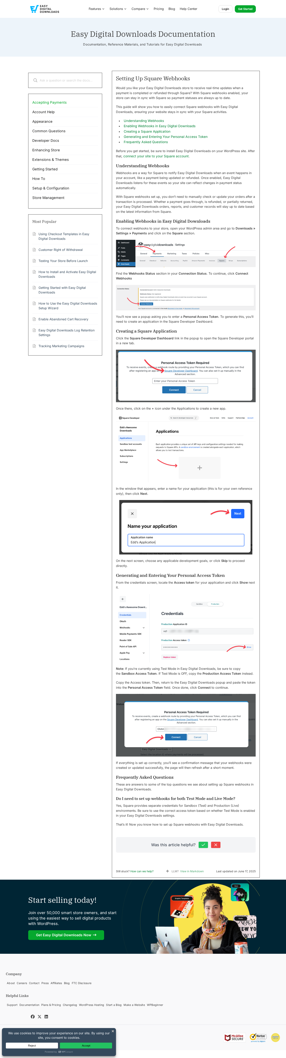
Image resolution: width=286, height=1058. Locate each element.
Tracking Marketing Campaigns (61, 346)
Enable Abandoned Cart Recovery (63, 319)
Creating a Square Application (147, 131)
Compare (138, 9)
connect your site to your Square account (156, 156)
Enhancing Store (46, 150)
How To (38, 179)
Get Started (245, 9)
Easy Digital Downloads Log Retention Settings (67, 332)
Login (225, 9)
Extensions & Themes (50, 160)
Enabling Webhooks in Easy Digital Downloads (160, 126)
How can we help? (142, 871)
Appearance (42, 121)
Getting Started (45, 169)
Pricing (159, 9)
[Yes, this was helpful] (203, 845)
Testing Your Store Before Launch (63, 261)
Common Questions (49, 131)
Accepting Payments (49, 102)
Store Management (48, 198)
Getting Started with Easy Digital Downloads (62, 290)
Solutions (116, 9)
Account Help (43, 112)
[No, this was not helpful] (215, 845)
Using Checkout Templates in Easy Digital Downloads (64, 236)
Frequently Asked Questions (146, 142)
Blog (171, 9)
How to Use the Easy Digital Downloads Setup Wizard (68, 305)
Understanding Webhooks (144, 121)
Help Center (188, 9)
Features (95, 9)
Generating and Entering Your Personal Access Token (166, 137)
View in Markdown (192, 871)
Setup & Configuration (50, 188)
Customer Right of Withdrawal (61, 250)
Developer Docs (45, 140)
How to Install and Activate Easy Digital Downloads (67, 274)
